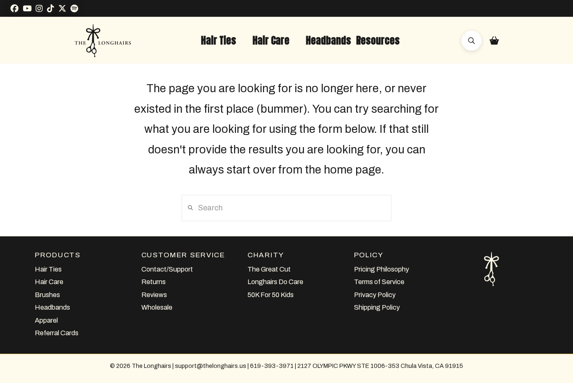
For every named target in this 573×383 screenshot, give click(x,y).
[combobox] (286, 208)
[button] (218, 41)
